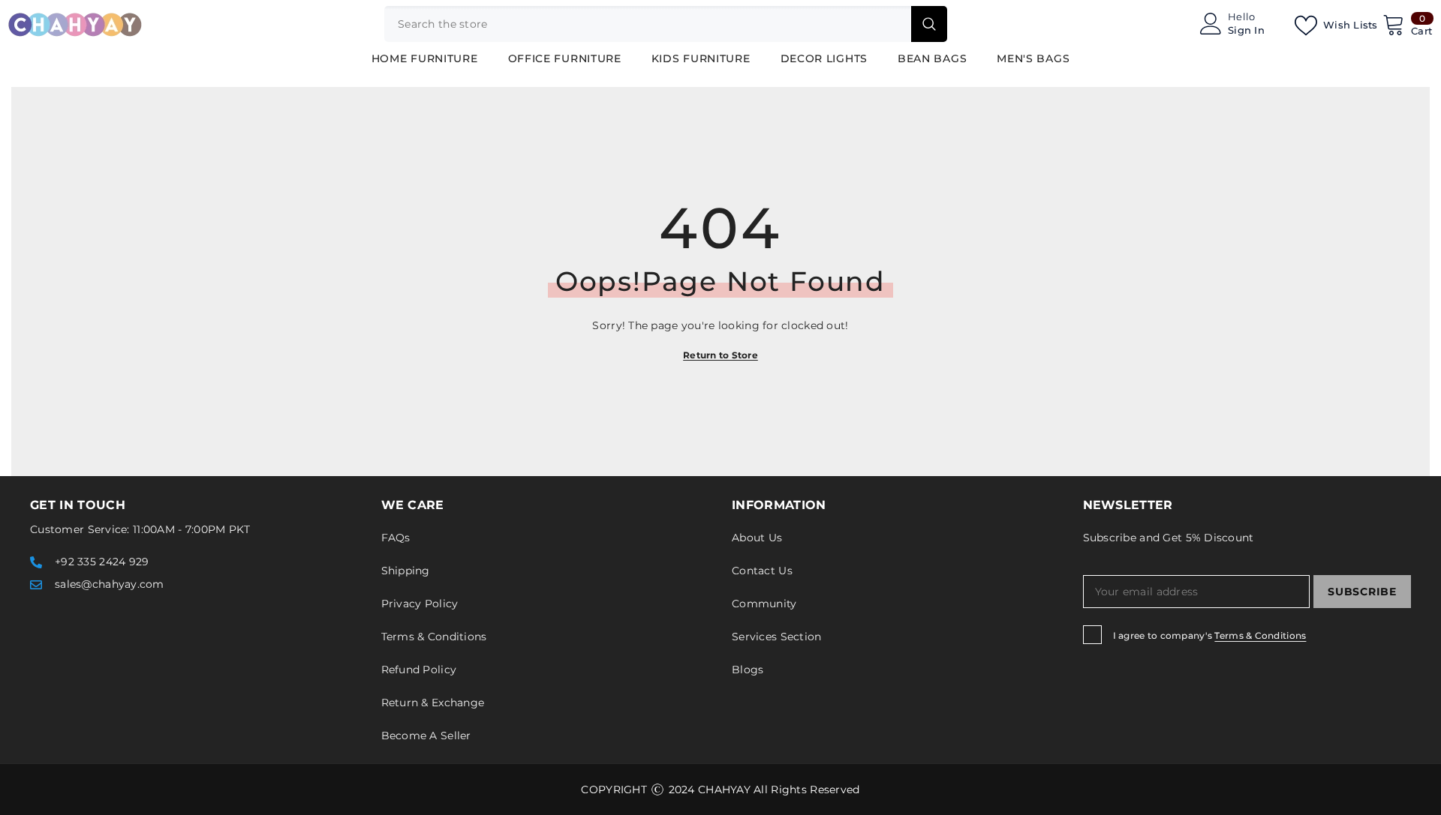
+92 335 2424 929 (102, 561)
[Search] (665, 24)
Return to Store (720, 355)
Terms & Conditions (1260, 635)
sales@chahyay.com (109, 584)
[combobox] (647, 24)
